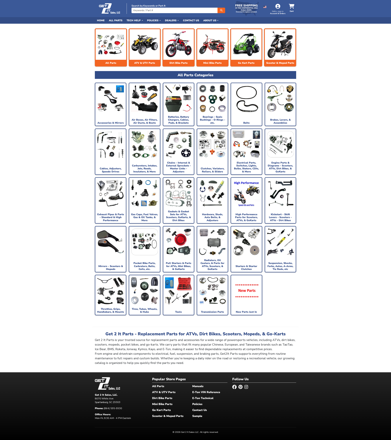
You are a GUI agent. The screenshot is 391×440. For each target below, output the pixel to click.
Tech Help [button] (134, 20)
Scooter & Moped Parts (167, 416)
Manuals (197, 386)
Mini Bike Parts (162, 404)
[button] (265, 6)
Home (101, 20)
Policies (197, 404)
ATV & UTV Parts (163, 392)
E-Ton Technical (202, 398)
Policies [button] (153, 20)
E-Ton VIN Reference (206, 392)
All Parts (115, 20)
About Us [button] (210, 20)
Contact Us (191, 20)
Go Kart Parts (161, 410)
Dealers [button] (171, 20)
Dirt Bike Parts (162, 398)
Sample (197, 416)
